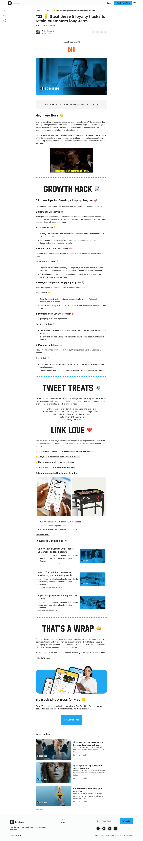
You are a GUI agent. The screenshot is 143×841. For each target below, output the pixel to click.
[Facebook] (109, 828)
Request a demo (42, 535)
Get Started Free (71, 720)
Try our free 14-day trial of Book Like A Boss (56, 467)
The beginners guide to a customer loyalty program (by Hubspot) (65, 451)
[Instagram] (115, 828)
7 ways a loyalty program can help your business (59, 457)
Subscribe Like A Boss (123, 3)
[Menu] (134, 2)
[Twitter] (98, 828)
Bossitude (39, 11)
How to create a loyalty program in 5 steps (56, 462)
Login (109, 3)
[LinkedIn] (103, 828)
